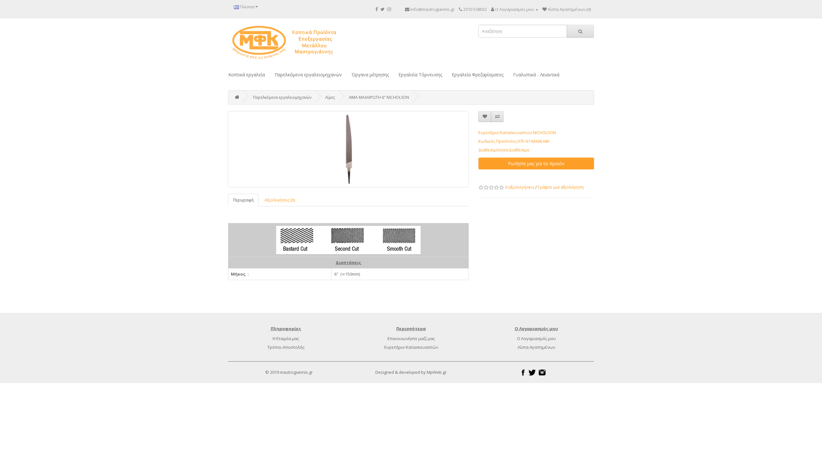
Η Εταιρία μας (286, 338)
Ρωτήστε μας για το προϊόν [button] (536, 163)
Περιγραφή (243, 200)
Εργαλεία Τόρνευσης (420, 75)
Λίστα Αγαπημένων (536, 347)
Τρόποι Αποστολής (285, 347)
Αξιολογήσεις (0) (280, 200)
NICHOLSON (544, 132)
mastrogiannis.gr (296, 372)
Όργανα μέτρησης (370, 75)
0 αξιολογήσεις (519, 187)
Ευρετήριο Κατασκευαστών (411, 347)
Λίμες (330, 97)
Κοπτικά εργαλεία (246, 75)
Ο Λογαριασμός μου (536, 338)
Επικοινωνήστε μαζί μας (411, 338)
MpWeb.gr (437, 372)
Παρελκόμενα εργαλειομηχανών (308, 75)
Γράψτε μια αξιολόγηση (561, 187)
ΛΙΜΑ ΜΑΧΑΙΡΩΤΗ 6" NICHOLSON (379, 97)
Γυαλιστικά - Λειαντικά (536, 75)
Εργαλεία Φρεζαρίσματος (477, 75)
